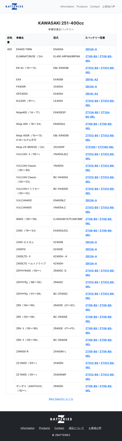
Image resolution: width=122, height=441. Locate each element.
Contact (95, 6)
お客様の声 (108, 6)
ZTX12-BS (91, 67)
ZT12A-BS (91, 112)
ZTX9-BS (91, 56)
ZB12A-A (91, 49)
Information (67, 6)
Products (82, 6)
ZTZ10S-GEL (106, 147)
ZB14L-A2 (91, 79)
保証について (76, 428)
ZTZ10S (90, 147)
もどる (61, 398)
